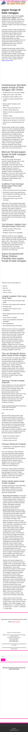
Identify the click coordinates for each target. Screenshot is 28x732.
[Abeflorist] (14, 2)
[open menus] (2, 4)
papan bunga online (7, 60)
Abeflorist (14, 728)
